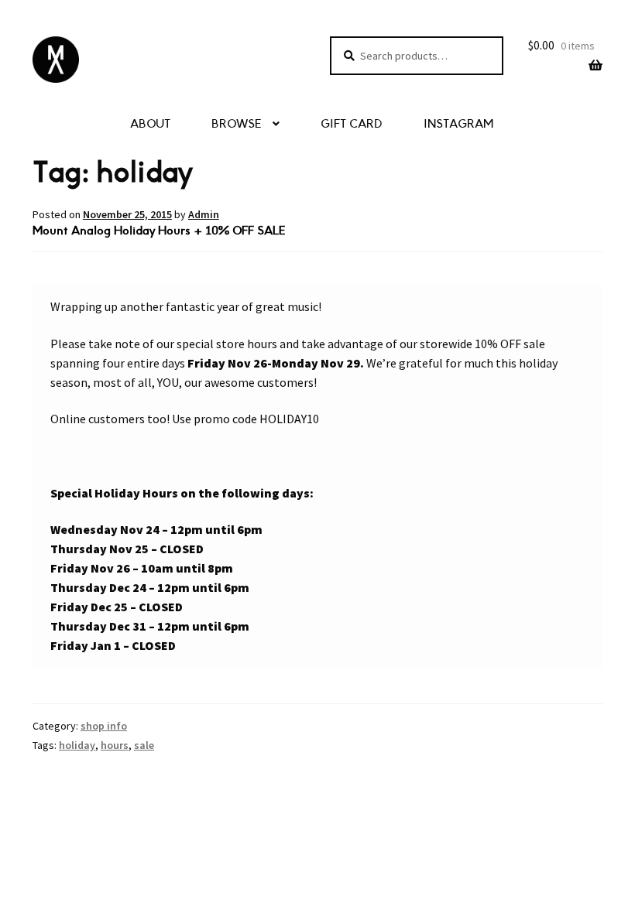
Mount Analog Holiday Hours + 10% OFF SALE (159, 231)
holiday (77, 745)
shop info (104, 726)
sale (144, 745)
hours (115, 745)
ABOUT (150, 124)
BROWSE (236, 124)
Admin (203, 214)
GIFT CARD (352, 124)
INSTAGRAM (458, 124)
